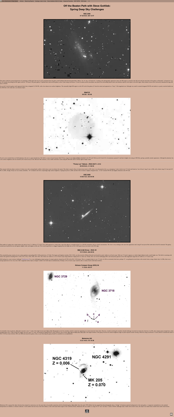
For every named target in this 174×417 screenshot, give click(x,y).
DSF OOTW (77, 1)
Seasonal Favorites (68, 1)
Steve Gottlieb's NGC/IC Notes (54, 1)
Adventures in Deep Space (11, 1)
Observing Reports (29, 1)
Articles (21, 1)
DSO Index (83, 1)
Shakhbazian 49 (26, 259)
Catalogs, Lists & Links (40, 1)
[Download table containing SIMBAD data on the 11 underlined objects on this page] (171, 414)
